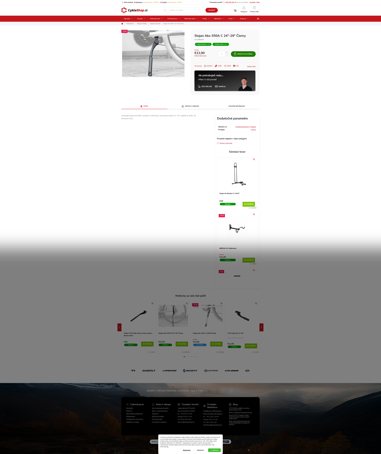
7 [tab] (194, 356)
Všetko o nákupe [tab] (192, 106)
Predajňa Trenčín (190, 404)
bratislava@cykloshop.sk (212, 425)
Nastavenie (186, 450)
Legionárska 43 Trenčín (186, 408)
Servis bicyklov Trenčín (186, 411)
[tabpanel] (138, 327)
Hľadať (211, 10)
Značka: (251, 66)
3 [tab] (187, 356)
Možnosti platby (158, 416)
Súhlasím (215, 450)
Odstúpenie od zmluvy (134, 419)
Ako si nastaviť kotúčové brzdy (240, 412)
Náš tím (129, 411)
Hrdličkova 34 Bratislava (212, 411)
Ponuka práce (157, 419)
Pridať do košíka (245, 54)
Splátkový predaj (132, 422)
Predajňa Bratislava (242, 127)
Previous (119, 327)
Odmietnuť (200, 450)
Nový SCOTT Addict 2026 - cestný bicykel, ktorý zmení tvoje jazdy (239, 417)
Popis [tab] (145, 106)
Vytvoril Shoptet (255, 450)
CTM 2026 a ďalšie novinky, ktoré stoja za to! (239, 409)
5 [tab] (191, 356)
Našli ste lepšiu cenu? (200, 56)
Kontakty (252, 2)
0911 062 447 (230, 2)
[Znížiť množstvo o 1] (226, 55)
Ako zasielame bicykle (160, 408)
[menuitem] (128, 19)
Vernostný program (159, 422)
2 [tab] (186, 356)
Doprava (155, 414)
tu (167, 447)
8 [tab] (196, 356)
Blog (258, 2)
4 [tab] (189, 356)
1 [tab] (184, 356)
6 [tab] (193, 356)
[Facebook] (231, 390)
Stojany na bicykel (226, 143)
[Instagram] (213, 390)
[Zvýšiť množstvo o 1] (226, 52)
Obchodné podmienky (134, 414)
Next (261, 327)
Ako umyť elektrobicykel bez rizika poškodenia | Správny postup (239, 423)
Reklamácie (130, 416)
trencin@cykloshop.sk (186, 422)
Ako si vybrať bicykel (159, 411)
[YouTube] (222, 390)
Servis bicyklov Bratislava (212, 414)
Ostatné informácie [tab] (236, 106)
